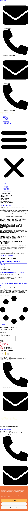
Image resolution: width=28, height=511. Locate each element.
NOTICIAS (5, 118)
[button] (26, 487)
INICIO (4, 116)
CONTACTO (6, 122)
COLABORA (6, 121)
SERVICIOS (5, 117)
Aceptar (14, 500)
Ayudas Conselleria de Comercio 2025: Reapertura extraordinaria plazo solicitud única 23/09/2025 (13, 263)
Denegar (14, 504)
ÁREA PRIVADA (7, 123)
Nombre (2, 332)
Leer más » (2, 268)
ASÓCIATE (5, 119)
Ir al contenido (3, 0)
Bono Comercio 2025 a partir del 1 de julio (12, 272)
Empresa (2, 333)
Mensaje (2, 340)
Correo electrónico (4, 335)
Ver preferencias (14, 507)
